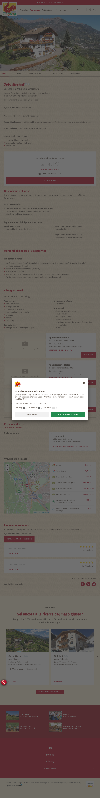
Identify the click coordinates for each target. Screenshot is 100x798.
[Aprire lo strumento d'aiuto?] (4, 682)
